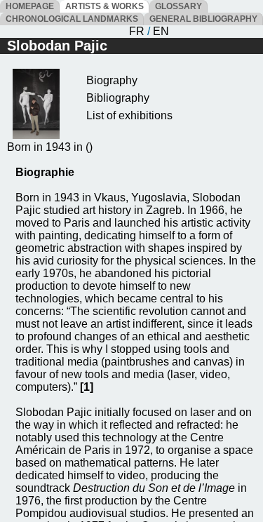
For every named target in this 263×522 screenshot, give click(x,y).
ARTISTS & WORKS (104, 6)
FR (136, 31)
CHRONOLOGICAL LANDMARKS (71, 19)
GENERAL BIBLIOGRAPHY (203, 19)
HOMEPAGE (29, 6)
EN (161, 31)
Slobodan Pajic (57, 45)
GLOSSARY (178, 6)
